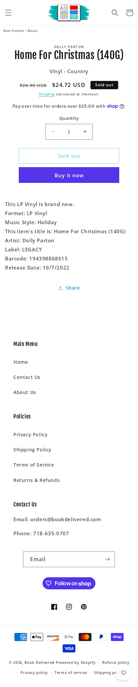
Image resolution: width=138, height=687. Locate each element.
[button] (8, 12)
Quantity (69, 118)
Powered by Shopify (76, 662)
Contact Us (27, 377)
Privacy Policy (30, 434)
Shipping (47, 94)
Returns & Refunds (36, 480)
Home (20, 362)
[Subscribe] (107, 559)
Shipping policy (109, 672)
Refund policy (115, 662)
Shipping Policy (32, 449)
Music (32, 30)
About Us (24, 392)
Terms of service (71, 672)
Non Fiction (13, 30)
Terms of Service (33, 464)
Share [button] (73, 288)
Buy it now (69, 175)
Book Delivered (39, 662)
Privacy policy (34, 672)
